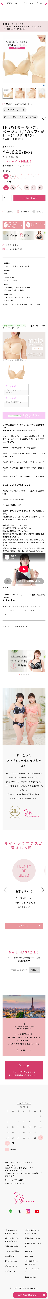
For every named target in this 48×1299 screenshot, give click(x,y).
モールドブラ (17, 24)
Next (42, 59)
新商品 (9, 3)
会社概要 (29, 1251)
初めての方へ (11, 1261)
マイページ (10, 1271)
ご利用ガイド (11, 1266)
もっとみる (23, 925)
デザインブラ (28, 3)
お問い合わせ (31, 1277)
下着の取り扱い (12, 1246)
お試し (17, 3)
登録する (35, 970)
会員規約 (29, 1256)
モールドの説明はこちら (12, 505)
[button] (42, 890)
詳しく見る (22, 1050)
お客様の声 (10, 1256)
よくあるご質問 (12, 1251)
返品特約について (33, 1238)
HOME (6, 24)
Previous (5, 59)
